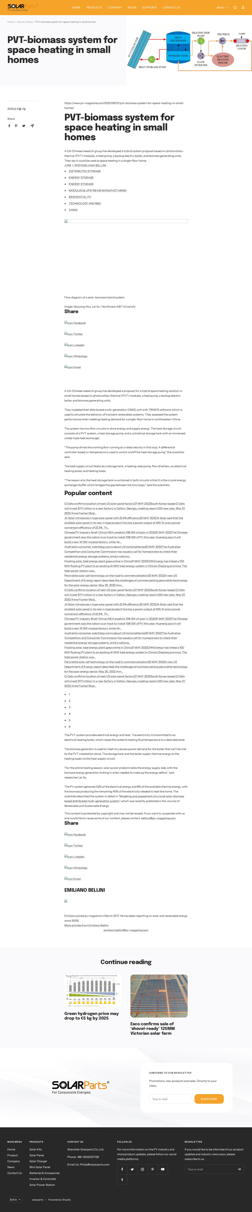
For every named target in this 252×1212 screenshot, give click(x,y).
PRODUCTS (94, 7)
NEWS (132, 7)
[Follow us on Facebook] (122, 1169)
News (10, 1167)
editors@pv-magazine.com (158, 818)
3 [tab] (69, 707)
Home (10, 21)
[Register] (239, 1169)
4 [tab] (69, 714)
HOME (76, 7)
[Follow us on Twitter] (132, 1169)
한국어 (221, 7)
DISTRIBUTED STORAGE (85, 171)
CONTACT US (171, 7)
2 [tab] (69, 701)
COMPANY (115, 7)
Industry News (25, 21)
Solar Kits (36, 1149)
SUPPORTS (149, 7)
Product (12, 1155)
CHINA (73, 210)
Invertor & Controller (43, 1179)
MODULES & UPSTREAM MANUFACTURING (97, 190)
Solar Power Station (42, 1185)
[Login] (243, 7)
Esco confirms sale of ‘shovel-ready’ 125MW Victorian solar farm (152, 1029)
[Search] (235, 7)
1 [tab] (69, 694)
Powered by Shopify (59, 1199)
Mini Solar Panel (40, 1167)
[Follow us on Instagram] (142, 1169)
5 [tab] (69, 720)
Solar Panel (37, 1155)
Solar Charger (38, 1161)
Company (13, 1161)
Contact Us (14, 1173)
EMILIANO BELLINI (93, 165)
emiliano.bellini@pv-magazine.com (126, 930)
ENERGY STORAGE (81, 177)
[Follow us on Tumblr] (122, 1179)
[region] (107, 381)
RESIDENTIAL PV (80, 197)
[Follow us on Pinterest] (153, 1169)
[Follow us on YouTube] (163, 1169)
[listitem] (9, 125)
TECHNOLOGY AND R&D (85, 203)
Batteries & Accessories (45, 1173)
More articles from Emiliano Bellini (86, 925)
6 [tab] (69, 726)
